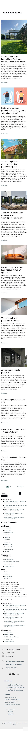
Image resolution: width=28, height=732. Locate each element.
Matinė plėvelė (8, 557)
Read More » (4, 82)
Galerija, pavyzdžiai (11, 667)
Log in (5, 571)
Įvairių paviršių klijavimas (14, 689)
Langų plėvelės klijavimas (14, 684)
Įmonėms (7, 694)
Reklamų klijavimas (9, 702)
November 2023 (8, 546)
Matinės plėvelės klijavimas (11, 701)
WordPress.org (8, 578)
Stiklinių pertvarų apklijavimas (11, 561)
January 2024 (7, 542)
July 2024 (6, 535)
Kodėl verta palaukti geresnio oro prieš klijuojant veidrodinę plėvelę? (13, 110)
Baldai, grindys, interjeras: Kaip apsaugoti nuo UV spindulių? (12, 269)
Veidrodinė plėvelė (9, 566)
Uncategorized (8, 564)
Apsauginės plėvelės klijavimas (15, 690)
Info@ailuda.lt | (20, 723)
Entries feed (7, 574)
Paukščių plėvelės (8, 559)
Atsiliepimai (10, 713)
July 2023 (6, 551)
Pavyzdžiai (10, 711)
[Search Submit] (20, 493)
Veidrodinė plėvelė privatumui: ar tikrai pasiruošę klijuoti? (9, 164)
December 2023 (8, 544)
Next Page (20, 486)
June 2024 (7, 537)
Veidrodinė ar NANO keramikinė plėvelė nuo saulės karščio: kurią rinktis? (13, 59)
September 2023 (8, 549)
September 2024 (8, 532)
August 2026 (7, 528)
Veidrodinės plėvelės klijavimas (15, 661)
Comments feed (8, 576)
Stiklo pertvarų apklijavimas (14, 664)
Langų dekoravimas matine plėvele (16, 687)
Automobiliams (11, 709)
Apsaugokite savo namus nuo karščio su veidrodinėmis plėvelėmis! (12, 215)
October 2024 (7, 530)
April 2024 (7, 539)
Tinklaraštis (10, 714)
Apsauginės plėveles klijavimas (12, 704)
